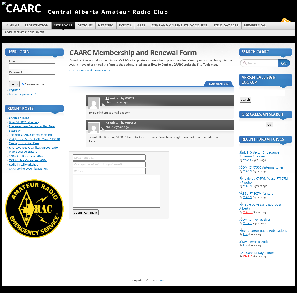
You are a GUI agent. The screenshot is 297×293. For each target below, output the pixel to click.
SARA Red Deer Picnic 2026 (26, 156)
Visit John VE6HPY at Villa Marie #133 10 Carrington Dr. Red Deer (34, 141)
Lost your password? (22, 94)
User (12, 61)
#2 (107, 123)
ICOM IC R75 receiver (254, 219)
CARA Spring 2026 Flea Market (28, 169)
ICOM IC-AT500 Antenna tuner (261, 167)
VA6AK (247, 160)
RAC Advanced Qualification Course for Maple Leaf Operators (34, 150)
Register (14, 90)
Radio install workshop (23, 164)
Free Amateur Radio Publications (263, 230)
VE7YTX (247, 223)
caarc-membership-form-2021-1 (89, 70)
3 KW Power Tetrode (254, 242)
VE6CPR (247, 171)
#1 (107, 98)
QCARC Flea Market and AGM (28, 160)
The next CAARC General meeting (30, 135)
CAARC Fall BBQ (19, 118)
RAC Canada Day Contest (257, 253)
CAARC (160, 280)
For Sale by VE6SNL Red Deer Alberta (260, 206)
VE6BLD (248, 212)
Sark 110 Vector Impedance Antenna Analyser (259, 154)
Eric (245, 234)
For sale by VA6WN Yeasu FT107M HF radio (263, 180)
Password (15, 72)
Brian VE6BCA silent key (24, 122)
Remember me (34, 84)
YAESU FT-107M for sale (256, 193)
